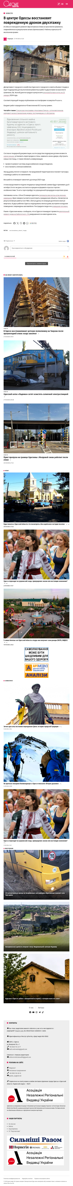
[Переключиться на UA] (67, 3)
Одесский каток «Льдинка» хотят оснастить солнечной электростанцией (36, 394)
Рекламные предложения (17, 1070)
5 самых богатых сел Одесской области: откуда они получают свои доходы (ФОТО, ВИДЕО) (35, 640)
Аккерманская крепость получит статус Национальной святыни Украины (31, 947)
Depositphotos (13, 1129)
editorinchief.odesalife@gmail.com (20, 1057)
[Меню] (62, 4)
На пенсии (12, 1124)
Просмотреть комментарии (36, 263)
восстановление (14, 230)
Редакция (10, 39)
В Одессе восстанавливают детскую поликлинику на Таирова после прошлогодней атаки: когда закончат (33, 332)
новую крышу (9, 156)
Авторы (41, 1007)
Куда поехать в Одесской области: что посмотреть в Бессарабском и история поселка (34, 524)
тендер (25, 230)
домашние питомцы (60, 206)
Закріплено (58, 4)
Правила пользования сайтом (42, 1178)
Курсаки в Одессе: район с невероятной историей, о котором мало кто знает (32, 999)
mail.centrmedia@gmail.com (18, 1049)
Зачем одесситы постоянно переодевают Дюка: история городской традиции (31, 727)
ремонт (20, 230)
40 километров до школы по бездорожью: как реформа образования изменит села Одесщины (35, 894)
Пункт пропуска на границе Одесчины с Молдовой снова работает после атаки (36, 458)
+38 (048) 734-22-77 (15, 1047)
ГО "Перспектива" (14, 1131)
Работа (11, 1126)
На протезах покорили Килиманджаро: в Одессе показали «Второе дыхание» (31, 784)
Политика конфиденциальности (12, 1178)
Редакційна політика (27, 1178)
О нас (31, 1007)
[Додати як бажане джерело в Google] (33, 223)
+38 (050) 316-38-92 (15, 1073)
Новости (9, 13)
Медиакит (12, 1068)
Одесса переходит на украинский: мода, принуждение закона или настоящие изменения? (35, 581)
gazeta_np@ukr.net (15, 1076)
